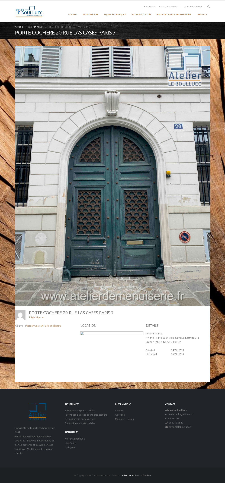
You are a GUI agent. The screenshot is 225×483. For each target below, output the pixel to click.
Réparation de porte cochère (80, 423)
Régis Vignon (36, 317)
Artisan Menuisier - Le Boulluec (136, 475)
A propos (151, 6)
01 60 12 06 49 (194, 6)
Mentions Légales (124, 419)
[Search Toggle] (208, 6)
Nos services (90, 14)
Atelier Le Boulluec (75, 438)
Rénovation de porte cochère (80, 419)
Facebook (70, 442)
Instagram (70, 447)
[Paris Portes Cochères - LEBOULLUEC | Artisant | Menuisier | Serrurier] (29, 11)
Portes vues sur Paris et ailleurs (43, 325)
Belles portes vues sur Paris (174, 14)
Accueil (72, 14)
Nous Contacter (169, 6)
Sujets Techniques (115, 14)
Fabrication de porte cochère (80, 410)
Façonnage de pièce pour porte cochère (86, 414)
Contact (202, 14)
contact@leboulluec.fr (179, 426)
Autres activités (141, 14)
